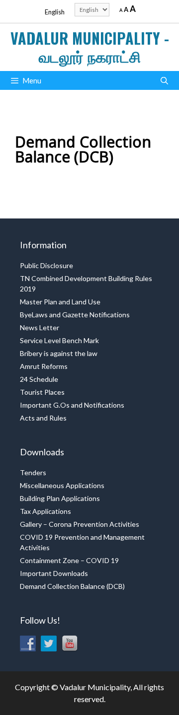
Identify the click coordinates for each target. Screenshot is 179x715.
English (55, 12)
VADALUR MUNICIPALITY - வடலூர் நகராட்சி (89, 47)
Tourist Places (42, 392)
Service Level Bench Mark (59, 340)
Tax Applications (45, 511)
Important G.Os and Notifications (72, 405)
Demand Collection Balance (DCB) (72, 586)
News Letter (39, 327)
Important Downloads (54, 573)
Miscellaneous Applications (62, 485)
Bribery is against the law (58, 353)
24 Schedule (39, 379)
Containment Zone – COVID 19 (69, 560)
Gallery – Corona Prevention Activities (79, 524)
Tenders (33, 472)
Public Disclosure (46, 265)
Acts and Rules (43, 418)
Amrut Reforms (44, 366)
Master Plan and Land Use (60, 301)
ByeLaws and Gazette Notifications (75, 314)
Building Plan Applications (60, 498)
